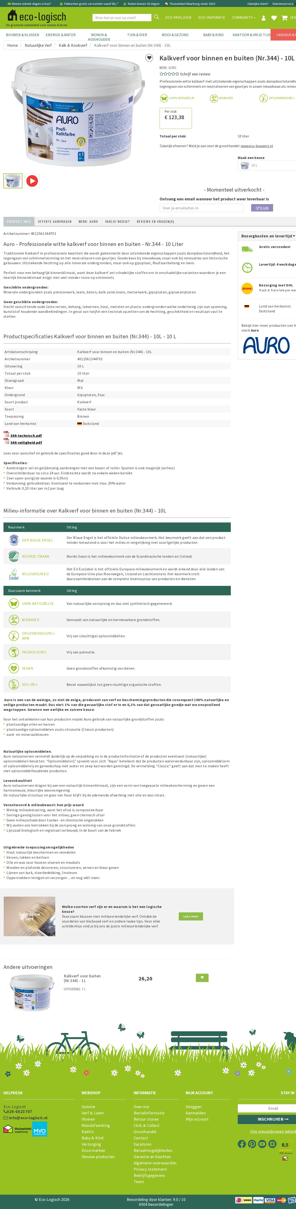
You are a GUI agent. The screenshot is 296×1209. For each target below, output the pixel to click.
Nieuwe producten (98, 1156)
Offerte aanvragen (55, 221)
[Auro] (267, 344)
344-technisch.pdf (26, 435)
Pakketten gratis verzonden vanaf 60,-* (91, 4)
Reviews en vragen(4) (155, 221)
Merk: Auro (88, 221)
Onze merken (93, 1150)
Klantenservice (283, 4)
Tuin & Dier (137, 34)
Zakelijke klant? (257, 4)
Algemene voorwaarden (155, 1162)
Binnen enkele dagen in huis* (31, 4)
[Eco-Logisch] (34, 15)
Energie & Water (61, 34)
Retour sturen (146, 1119)
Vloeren (88, 1119)
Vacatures (143, 1144)
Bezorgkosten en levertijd (267, 236)
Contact (141, 1138)
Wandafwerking (96, 1125)
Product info (19, 221)
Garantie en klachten (152, 1156)
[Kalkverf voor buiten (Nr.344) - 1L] (32, 992)
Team (139, 1181)
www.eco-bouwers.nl (257, 145)
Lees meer (191, 916)
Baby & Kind (213, 34)
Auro (172, 67)
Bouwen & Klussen (22, 34)
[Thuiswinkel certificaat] (17, 1129)
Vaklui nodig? (117, 221)
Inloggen (194, 1106)
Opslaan (262, 208)
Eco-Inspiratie (211, 17)
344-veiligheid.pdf (26, 442)
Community (242, 17)
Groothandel (145, 1131)
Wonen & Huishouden (99, 37)
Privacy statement (150, 1169)
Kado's (88, 1131)
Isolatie (88, 1106)
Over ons (142, 1106)
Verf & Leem (93, 1113)
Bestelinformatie (149, 1113)
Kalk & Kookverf (73, 45)
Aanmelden (196, 1113)
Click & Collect (147, 1125)
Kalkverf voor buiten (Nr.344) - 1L (82, 978)
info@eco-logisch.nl (27, 1117)
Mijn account (197, 1119)
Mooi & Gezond (175, 34)
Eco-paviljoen (178, 17)
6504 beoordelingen (156, 1204)
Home (12, 45)
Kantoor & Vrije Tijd (252, 34)
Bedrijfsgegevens (149, 1175)
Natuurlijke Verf (38, 45)
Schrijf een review (195, 74)
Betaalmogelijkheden (153, 1150)
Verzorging (91, 1144)
